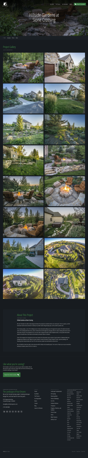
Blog (35, 406)
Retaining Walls (54, 396)
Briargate (68, 399)
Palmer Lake (78, 409)
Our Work (52, 4)
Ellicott (68, 422)
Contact (36, 403)
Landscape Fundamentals (56, 391)
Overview (9, 38)
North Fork (78, 401)
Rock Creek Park (79, 422)
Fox (7, 451)
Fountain (68, 434)
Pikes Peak (78, 417)
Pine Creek (78, 418)
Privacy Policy (78, 451)
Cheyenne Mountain (70, 411)
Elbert (68, 420)
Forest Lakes (69, 430)
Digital (9, 451)
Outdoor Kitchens (54, 403)
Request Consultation (81, 4)
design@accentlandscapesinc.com (10, 404)
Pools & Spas (53, 412)
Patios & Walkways (55, 398)
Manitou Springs (79, 395)
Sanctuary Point (79, 426)
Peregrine (78, 411)
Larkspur (78, 394)
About (71, 4)
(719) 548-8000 (6, 407)
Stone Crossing (79, 432)
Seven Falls (78, 428)
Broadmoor (69, 401)
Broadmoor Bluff (69, 403)
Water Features (54, 417)
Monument (78, 397)
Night (6, 451)
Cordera (68, 417)
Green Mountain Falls (70, 438)
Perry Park (78, 413)
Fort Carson (69, 432)
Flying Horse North (70, 428)
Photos (13, 38)
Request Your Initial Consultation (10, 375)
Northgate (78, 403)
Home (35, 391)
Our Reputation (65, 4)
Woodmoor (78, 438)
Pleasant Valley (79, 420)
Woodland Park (79, 436)
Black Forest (69, 397)
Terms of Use (73, 451)
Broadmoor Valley (70, 405)
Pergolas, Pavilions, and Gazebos (56, 409)
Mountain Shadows (80, 399)
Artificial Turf (53, 419)
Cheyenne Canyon (70, 409)
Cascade (68, 407)
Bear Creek (69, 395)
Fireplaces (53, 406)
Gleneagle (68, 436)
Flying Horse (69, 426)
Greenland (69, 440)
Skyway (78, 430)
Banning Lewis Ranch (70, 394)
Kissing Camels (79, 392)
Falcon (68, 424)
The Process (58, 4)
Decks (52, 415)
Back (4, 37)
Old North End (79, 407)
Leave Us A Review (38, 408)
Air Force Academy (70, 392)
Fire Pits (52, 401)
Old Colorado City (79, 405)
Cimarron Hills (69, 415)
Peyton (78, 415)
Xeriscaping (53, 394)
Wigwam (78, 434)
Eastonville (68, 418)
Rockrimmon (79, 424)
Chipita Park (69, 413)
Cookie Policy (83, 451)
